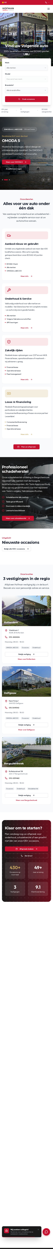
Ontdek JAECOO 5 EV (14, 162)
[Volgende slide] (49, 180)
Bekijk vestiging (24, 654)
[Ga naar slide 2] (4, 179)
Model (7, 74)
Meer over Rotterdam (26, 659)
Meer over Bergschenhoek (26, 800)
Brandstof (9, 85)
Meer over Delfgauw (26, 730)
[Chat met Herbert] (46, 1232)
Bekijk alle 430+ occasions (14, 549)
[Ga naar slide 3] (8, 179)
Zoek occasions (28, 99)
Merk (7, 63)
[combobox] (26, 68)
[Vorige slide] (43, 180)
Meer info (24, 276)
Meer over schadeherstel (16, 518)
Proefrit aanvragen (14, 169)
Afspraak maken (27, 849)
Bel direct (28, 856)
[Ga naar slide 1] (2, 179)
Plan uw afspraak (28, 447)
